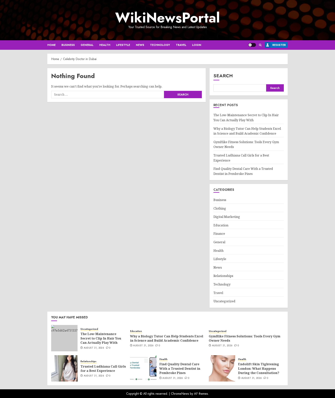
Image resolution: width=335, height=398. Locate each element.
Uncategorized (224, 301)
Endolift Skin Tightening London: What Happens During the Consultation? (258, 368)
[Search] (260, 45)
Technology (160, 45)
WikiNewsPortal (167, 18)
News (140, 45)
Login (196, 45)
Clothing (219, 208)
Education (220, 225)
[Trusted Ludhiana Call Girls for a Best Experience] (64, 368)
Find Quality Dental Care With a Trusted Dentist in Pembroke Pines (179, 368)
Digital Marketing (226, 217)
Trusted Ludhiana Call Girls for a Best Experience (103, 368)
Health (104, 45)
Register (279, 45)
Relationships (223, 276)
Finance (219, 233)
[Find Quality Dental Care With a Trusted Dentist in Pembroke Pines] (143, 368)
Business (68, 45)
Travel (181, 45)
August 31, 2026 (94, 348)
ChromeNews (180, 393)
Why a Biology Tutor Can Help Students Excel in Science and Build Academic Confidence (166, 338)
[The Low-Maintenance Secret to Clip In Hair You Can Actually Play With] (64, 338)
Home (51, 45)
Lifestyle (123, 45)
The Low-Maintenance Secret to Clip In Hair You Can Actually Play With (100, 338)
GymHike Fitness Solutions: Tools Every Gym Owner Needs (244, 338)
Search (223, 75)
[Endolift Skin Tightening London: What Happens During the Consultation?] (222, 368)
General (87, 45)
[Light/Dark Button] (252, 45)
